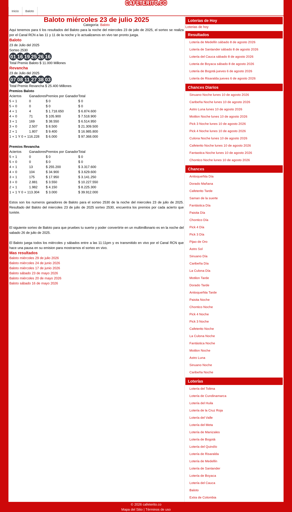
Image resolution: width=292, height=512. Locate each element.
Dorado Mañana (201, 183)
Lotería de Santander (204, 468)
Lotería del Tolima (202, 388)
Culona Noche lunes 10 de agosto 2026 (218, 138)
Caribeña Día (199, 263)
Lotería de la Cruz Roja (206, 410)
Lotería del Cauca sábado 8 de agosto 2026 (221, 56)
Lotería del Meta (201, 425)
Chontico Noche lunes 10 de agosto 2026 (219, 160)
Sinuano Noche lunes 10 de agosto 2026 (219, 94)
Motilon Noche (199, 350)
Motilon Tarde (199, 278)
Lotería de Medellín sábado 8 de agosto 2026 (222, 42)
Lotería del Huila (201, 403)
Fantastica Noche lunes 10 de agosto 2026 (220, 153)
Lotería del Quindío (203, 446)
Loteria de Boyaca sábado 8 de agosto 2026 (221, 64)
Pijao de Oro (198, 241)
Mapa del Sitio (132, 509)
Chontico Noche (201, 307)
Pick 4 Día (196, 227)
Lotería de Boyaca (202, 475)
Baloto (29, 11)
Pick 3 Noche (199, 321)
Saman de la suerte (203, 198)
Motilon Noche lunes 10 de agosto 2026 (218, 116)
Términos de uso (158, 509)
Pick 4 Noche (199, 314)
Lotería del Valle (201, 417)
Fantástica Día (200, 205)
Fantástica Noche (202, 343)
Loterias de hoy (197, 27)
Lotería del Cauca (202, 483)
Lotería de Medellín (203, 461)
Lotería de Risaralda (204, 454)
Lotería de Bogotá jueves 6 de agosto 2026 (220, 71)
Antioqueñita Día (201, 176)
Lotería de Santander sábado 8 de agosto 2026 (223, 49)
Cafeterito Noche (201, 328)
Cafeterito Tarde (201, 191)
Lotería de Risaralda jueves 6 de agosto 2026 (222, 78)
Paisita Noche (199, 299)
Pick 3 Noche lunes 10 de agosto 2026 (217, 124)
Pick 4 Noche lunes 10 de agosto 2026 (217, 131)
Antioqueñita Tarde (203, 292)
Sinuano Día (198, 256)
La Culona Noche (202, 336)
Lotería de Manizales (204, 432)
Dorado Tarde (199, 285)
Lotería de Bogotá (202, 439)
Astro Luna (197, 357)
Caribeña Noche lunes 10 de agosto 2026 (219, 102)
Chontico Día (198, 220)
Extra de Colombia (202, 497)
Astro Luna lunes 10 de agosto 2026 (215, 109)
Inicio (15, 11)
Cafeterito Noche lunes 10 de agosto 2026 (220, 145)
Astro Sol (196, 249)
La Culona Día (199, 270)
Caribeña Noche (201, 372)
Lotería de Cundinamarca (207, 396)
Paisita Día (197, 212)
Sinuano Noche (200, 365)
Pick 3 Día (196, 234)
